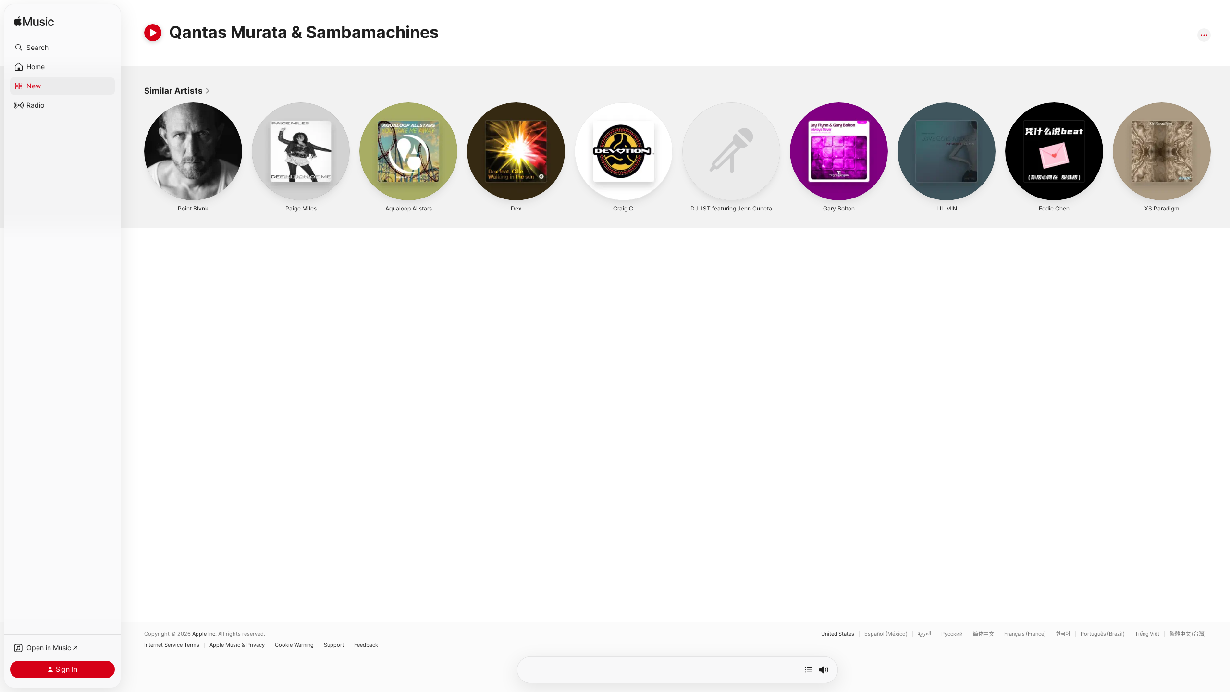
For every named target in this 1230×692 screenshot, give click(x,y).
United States (837, 634)
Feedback (366, 645)
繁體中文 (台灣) (1187, 634)
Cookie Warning (294, 645)
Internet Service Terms (171, 645)
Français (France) (1025, 634)
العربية (924, 634)
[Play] (152, 32)
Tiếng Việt (1147, 634)
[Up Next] (808, 670)
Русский (952, 634)
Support (334, 645)
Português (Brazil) (1103, 634)
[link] (177, 91)
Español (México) (886, 634)
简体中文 (983, 634)
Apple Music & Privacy (237, 645)
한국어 (1063, 634)
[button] (62, 47)
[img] (34, 21)
